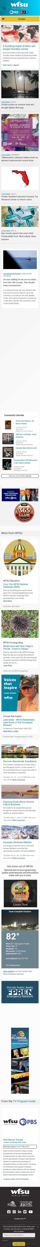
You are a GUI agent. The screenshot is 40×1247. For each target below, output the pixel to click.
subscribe (19, 1244)
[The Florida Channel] (12, 1204)
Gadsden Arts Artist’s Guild (26, 448)
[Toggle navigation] (4, 7)
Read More (7, 601)
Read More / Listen (10, 731)
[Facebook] (8, 1212)
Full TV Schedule (22, 1179)
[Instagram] (14, 1212)
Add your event (14, 476)
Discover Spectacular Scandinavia (19, 761)
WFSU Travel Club (19, 780)
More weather (8, 971)
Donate (21, 19)
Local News (6, 155)
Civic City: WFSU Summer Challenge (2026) (15, 585)
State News (7, 65)
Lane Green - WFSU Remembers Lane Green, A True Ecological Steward (19, 722)
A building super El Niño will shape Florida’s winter (19, 48)
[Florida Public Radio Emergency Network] (26, 1204)
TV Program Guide (24, 1101)
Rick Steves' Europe (13, 1139)
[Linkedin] (19, 1212)
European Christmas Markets (17, 842)
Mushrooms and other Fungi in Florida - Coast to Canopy (18, 647)
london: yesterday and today (14, 1142)
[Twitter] (24, 1212)
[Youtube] (31, 1212)
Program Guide (9, 1179)
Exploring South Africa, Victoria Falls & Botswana (18, 803)
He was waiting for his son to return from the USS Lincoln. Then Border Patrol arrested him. (19, 282)
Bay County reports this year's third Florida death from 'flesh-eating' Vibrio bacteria (18, 236)
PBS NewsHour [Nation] (12, 274)
